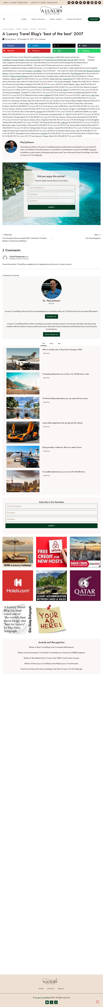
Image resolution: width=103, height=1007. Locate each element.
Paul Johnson (11, 39)
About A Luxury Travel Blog (16, 3)
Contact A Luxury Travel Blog (44, 3)
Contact (51, 989)
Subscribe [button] (94, 19)
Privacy (61, 989)
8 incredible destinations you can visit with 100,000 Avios (63, 472)
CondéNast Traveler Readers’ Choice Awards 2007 (21, 60)
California (64, 122)
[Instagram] (92, 2)
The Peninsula (75, 73)
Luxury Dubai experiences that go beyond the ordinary (62, 423)
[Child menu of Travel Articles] (38, 19)
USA (67, 114)
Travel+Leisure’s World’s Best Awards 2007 (61, 60)
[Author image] (3, 39)
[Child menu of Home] (24, 19)
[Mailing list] (69, 2)
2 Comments (41, 39)
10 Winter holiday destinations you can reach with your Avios (65, 398)
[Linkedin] (80, 2)
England (48, 95)
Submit (51, 207)
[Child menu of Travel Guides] (56, 19)
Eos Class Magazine (93, 236)
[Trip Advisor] (88, 2)
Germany (39, 111)
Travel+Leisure (49, 57)
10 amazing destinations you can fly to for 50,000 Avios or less (65, 374)
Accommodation (8, 29)
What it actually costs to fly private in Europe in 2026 (62, 350)
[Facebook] (72, 2)
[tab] (44, 344)
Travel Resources (74, 19)
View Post (47, 353)
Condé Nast (35, 57)
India (18, 79)
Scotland (44, 133)
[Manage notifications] (97, 1001)
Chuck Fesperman (17, 256)
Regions (26, 29)
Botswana (47, 87)
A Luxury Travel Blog (34, 71)
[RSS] (99, 2)
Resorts (33, 29)
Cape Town (94, 95)
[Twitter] (76, 2)
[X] (51, 1002)
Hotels (18, 29)
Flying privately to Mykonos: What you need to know (61, 447)
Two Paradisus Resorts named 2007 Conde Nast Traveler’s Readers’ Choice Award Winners (24, 238)
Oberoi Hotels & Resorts (19, 76)
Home (41, 989)
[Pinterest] (84, 2)
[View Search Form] (4, 19)
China (65, 90)
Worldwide (42, 29)
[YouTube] (95, 2)
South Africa (68, 79)
